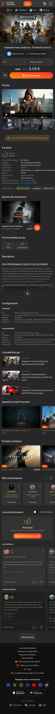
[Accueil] (8, 4)
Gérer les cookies (27, 701)
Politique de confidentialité (27, 651)
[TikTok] (46, 685)
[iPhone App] (18, 692)
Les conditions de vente (27, 648)
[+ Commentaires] (51, 478)
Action (23, 178)
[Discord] (8, 685)
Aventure (29, 178)
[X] (14, 685)
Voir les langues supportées (31, 163)
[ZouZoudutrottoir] (6, 597)
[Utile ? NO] (41, 582)
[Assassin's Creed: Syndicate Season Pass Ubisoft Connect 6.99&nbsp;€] (21, 212)
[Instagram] (21, 685)
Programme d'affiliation (27, 655)
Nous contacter (27, 658)
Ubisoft (23, 173)
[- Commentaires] (46, 478)
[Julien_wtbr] (51, 597)
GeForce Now (25, 188)
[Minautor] (11, 487)
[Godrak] (6, 551)
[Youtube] (33, 685)
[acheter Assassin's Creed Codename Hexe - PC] (21, 417)
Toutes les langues (46, 512)
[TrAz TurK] (32, 487)
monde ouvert (49, 188)
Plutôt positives (26, 180)
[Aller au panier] (44, 3)
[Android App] (36, 692)
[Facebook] (27, 685)
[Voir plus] (23, 566)
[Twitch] (40, 685)
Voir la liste (25, 160)
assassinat (37, 188)
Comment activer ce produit (31, 165)
